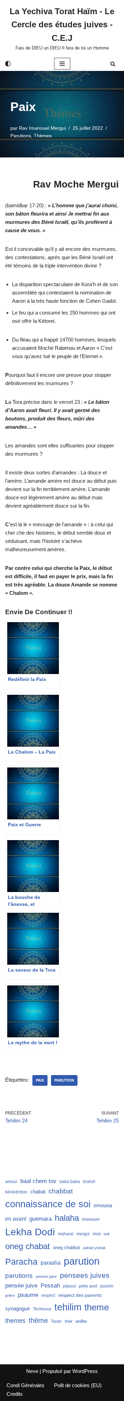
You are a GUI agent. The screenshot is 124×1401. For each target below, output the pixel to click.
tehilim (67, 1307)
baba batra (70, 1181)
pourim (106, 1286)
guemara (40, 1218)
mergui (83, 1233)
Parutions (20, 135)
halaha (67, 1217)
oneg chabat (27, 1246)
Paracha (21, 1261)
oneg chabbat (66, 1247)
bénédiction (16, 1192)
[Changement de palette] (8, 63)
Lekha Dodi (30, 1232)
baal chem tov (38, 1181)
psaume (28, 1295)
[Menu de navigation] (62, 64)
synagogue (17, 1308)
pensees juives (85, 1275)
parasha (51, 1262)
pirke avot (88, 1286)
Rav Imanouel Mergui (42, 128)
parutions (19, 1275)
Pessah (50, 1285)
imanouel (91, 1219)
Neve (32, 1371)
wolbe (81, 1321)
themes (15, 1320)
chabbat (61, 1191)
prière (10, 1295)
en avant (15, 1219)
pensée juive (21, 1285)
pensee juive (46, 1276)
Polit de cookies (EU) (78, 1385)
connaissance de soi (48, 1204)
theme (96, 1307)
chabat (37, 1191)
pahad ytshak (94, 1248)
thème (38, 1320)
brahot (89, 1181)
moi (97, 1233)
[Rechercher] (112, 63)
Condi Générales (25, 1385)
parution (64, 1080)
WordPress (85, 1371)
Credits (15, 1394)
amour (11, 1181)
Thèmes (43, 135)
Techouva (42, 1309)
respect (48, 1295)
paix (40, 1080)
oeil (106, 1234)
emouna (103, 1205)
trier (68, 1321)
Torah (56, 1321)
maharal (65, 1233)
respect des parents (80, 1295)
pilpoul (69, 1286)
